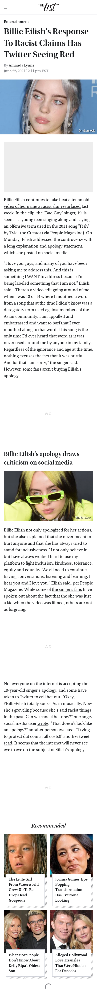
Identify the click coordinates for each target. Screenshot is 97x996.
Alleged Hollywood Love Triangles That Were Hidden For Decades (71, 963)
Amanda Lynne (21, 65)
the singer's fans (67, 589)
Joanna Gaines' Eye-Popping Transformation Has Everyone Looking (71, 890)
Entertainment (16, 22)
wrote (42, 723)
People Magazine (66, 232)
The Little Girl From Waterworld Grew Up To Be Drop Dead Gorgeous (24, 890)
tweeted (66, 729)
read (8, 743)
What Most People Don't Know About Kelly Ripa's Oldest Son (24, 963)
